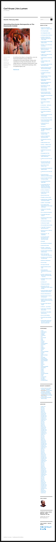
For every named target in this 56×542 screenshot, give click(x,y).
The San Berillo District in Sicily (46, 225)
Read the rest (16, 69)
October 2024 (43, 431)
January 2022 (43, 469)
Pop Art (42, 368)
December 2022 (44, 457)
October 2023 (43, 445)
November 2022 (44, 458)
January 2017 (43, 490)
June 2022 (43, 464)
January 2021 (43, 483)
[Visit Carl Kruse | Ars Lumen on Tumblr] (47, 527)
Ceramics (42, 342)
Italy (42, 356)
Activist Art (43, 333)
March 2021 (43, 481)
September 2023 (44, 446)
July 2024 (42, 435)
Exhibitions (43, 348)
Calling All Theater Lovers (45, 142)
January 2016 (43, 492)
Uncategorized (43, 376)
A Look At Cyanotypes (45, 70)
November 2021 (43, 472)
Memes (42, 361)
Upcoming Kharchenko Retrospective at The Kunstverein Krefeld (45, 238)
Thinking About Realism (45, 284)
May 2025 (42, 423)
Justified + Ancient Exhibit (45, 202)
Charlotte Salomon (44, 343)
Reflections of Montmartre (45, 260)
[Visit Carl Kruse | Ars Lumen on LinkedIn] (49, 527)
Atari (42, 338)
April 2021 (43, 480)
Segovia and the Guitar (45, 245)
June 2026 (43, 408)
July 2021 (42, 476)
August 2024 (43, 434)
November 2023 (44, 444)
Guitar (42, 353)
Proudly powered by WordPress (18, 537)
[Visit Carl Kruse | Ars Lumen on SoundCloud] (43, 529)
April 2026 (43, 411)
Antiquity (42, 334)
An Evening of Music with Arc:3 (46, 35)
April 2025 (43, 424)
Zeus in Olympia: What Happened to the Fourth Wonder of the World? (46, 206)
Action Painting (43, 331)
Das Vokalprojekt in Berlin (45, 33)
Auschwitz (5, 62)
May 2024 (42, 437)
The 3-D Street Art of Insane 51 (46, 212)
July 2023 (42, 449)
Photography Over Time (45, 153)
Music (42, 365)
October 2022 (43, 459)
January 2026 (43, 414)
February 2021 (43, 482)
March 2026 (43, 412)
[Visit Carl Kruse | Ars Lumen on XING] (50, 527)
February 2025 (43, 427)
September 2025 (44, 419)
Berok (42, 392)
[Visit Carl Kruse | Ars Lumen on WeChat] (45, 529)
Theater (42, 374)
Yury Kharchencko (44, 380)
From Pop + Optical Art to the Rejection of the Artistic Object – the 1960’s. (46, 275)
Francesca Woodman (44, 351)
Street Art (42, 372)
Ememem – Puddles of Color (46, 144)
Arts (42, 336)
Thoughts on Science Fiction (46, 197)
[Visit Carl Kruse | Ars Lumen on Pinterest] (40, 529)
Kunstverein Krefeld (7, 64)
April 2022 (43, 466)
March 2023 (43, 453)
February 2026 (43, 413)
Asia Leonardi (43, 337)
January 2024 (43, 442)
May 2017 (42, 489)
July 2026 (42, 407)
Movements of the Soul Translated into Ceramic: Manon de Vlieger (46, 287)
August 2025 (43, 420)
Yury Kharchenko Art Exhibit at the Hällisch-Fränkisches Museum (46, 129)
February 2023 (43, 454)
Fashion (42, 349)
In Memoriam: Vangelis (45, 223)
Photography (43, 367)
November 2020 (44, 485)
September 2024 (44, 432)
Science (42, 371)
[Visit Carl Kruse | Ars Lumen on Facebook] (40, 527)
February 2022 (43, 468)
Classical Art (43, 344)
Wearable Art (43, 379)
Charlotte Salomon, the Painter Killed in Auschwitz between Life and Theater (46, 300)
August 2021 (43, 475)
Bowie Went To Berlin (45, 107)
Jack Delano (43, 357)
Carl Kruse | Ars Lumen (16, 8)
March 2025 (43, 426)
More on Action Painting (45, 315)
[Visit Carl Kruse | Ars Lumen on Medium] (42, 527)
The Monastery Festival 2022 (46, 220)
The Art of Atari (43, 262)
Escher (42, 346)
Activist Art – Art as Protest (46, 306)
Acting (42, 330)
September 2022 (44, 460)
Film (42, 350)
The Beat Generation (44, 373)
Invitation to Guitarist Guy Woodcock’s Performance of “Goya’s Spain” (46, 38)
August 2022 (43, 461)
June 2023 (43, 450)
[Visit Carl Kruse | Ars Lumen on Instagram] (44, 527)
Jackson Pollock (44, 358)
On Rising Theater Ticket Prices (46, 117)
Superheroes (6, 65)
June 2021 (42, 477)
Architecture (43, 335)
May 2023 (42, 451)
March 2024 (43, 439)
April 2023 (43, 452)
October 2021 (43, 473)
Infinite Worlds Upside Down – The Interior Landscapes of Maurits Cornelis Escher (46, 321)
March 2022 (43, 467)
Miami (42, 363)
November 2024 (44, 430)
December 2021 (43, 470)
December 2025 (44, 415)
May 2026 (43, 409)
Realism (42, 369)
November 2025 (44, 416)
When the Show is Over (45, 195)
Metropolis (43, 241)
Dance (42, 345)
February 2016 (43, 491)
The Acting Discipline (45, 30)
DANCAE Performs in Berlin (46, 109)
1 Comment (6, 67)
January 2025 (43, 428)
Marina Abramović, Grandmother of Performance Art (46, 271)
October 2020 (43, 487)
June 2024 (43, 436)
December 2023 (43, 443)
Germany (5, 58)
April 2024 (43, 438)
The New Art (43, 126)
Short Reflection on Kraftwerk (46, 243)
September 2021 (44, 474)
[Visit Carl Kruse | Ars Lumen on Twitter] (46, 527)
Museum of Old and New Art (46, 293)
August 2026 (43, 406)
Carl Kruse (43, 341)
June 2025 (43, 422)
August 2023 (43, 447)
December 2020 (44, 484)
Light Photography (44, 359)
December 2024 (44, 429)
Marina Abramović (44, 360)
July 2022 (42, 462)
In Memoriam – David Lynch (46, 105)
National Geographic (44, 366)
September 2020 (44, 488)
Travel (42, 375)
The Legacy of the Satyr (45, 264)
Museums (5, 59)
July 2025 (42, 421)
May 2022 (42, 465)
